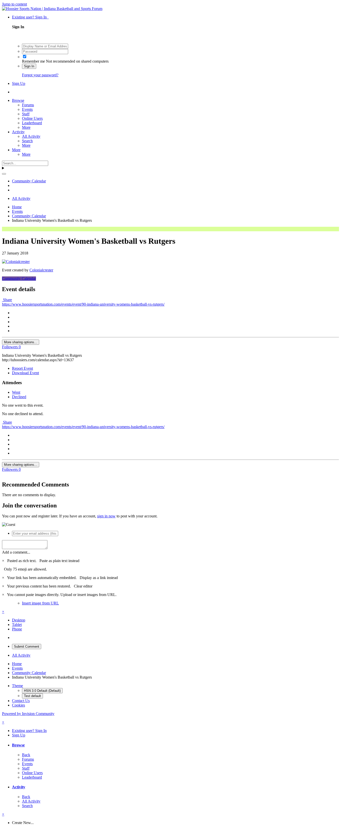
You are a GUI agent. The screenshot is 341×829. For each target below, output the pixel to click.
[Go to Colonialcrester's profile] (16, 261)
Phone (17, 629)
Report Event (22, 368)
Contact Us (21, 701)
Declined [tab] (19, 397)
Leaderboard (32, 123)
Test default (32, 696)
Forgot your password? (40, 75)
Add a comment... (16, 552)
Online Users (32, 118)
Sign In (29, 66)
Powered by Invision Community (28, 713)
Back (26, 755)
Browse (18, 100)
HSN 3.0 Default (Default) (42, 691)
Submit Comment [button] (26, 646)
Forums (28, 105)
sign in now (106, 516)
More (26, 127)
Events (27, 109)
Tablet (17, 624)
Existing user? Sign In (30, 17)
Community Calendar (19, 278)
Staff (25, 114)
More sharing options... (20, 342)
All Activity (31, 136)
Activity (18, 132)
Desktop (18, 620)
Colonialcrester (41, 270)
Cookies (18, 705)
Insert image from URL (40, 603)
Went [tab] (16, 392)
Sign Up (18, 83)
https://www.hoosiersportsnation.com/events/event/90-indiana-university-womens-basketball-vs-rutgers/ (83, 304)
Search (27, 141)
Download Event (25, 373)
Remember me (33, 61)
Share (7, 300)
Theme (17, 686)
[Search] (4, 174)
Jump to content (14, 4)
